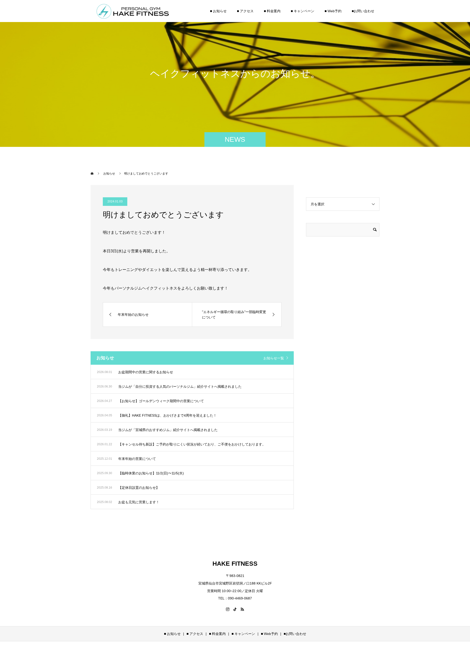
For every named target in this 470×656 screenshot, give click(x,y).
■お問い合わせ (363, 11)
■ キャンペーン (302, 11)
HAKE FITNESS (235, 563)
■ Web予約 (333, 11)
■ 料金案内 (272, 11)
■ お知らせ (218, 11)
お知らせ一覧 (273, 358)
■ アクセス (245, 11)
